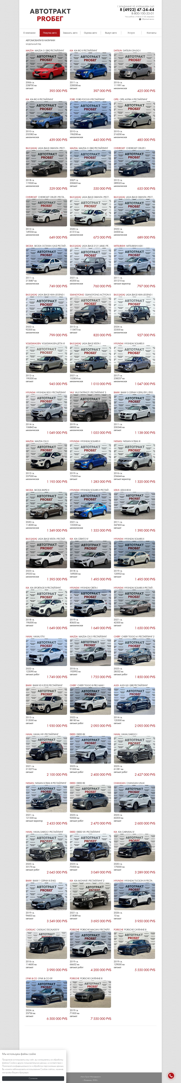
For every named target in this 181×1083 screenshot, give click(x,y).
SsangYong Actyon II (90, 295)
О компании (29, 33)
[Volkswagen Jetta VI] (46, 359)
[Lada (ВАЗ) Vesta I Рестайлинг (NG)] (46, 554)
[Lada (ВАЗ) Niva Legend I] (46, 310)
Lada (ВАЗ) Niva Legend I (45, 295)
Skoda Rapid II (37, 490)
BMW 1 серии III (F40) (41, 881)
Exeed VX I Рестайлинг (85, 832)
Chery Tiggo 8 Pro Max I (87, 685)
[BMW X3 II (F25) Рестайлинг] (46, 701)
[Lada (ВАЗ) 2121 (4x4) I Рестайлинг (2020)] (90, 261)
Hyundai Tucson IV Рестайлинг (137, 881)
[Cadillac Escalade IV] (46, 945)
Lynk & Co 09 (39, 978)
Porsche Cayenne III (130, 930)
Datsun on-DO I (127, 51)
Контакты (151, 33)
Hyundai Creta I (84, 588)
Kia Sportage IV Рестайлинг (43, 588)
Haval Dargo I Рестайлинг (44, 832)
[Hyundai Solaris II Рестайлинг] (90, 505)
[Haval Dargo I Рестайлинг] (46, 847)
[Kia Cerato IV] (90, 554)
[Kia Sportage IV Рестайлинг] (46, 603)
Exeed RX (77, 734)
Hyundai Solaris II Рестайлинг (92, 490)
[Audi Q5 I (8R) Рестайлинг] (134, 701)
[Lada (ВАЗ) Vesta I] (90, 359)
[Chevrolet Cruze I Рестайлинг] (46, 212)
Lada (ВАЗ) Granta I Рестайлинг (49, 148)
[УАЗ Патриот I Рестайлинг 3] (90, 408)
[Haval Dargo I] (134, 750)
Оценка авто (90, 33)
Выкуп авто (111, 33)
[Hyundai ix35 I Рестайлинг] (46, 408)
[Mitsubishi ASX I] (134, 261)
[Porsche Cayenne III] (134, 945)
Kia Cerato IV (79, 539)
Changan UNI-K (129, 783)
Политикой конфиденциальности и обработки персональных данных (32, 1066)
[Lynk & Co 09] (46, 994)
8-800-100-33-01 (142, 13)
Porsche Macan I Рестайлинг (92, 930)
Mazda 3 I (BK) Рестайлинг (45, 51)
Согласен (33, 1078)
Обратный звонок (148, 19)
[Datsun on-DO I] (134, 66)
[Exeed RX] (90, 750)
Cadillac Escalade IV (42, 930)
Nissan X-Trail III (127, 441)
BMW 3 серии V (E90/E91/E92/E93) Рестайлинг (143, 392)
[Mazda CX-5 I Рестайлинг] (90, 652)
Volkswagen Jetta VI (45, 344)
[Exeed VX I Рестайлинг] (90, 847)
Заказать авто (70, 33)
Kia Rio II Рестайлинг (83, 51)
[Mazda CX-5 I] (46, 457)
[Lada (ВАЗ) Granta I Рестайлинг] (46, 164)
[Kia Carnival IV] (134, 847)
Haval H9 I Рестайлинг (42, 734)
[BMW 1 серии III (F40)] (46, 896)
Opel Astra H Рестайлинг (130, 99)
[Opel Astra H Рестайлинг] (134, 115)
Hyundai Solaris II (129, 344)
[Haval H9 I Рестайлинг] (46, 750)
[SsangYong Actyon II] (90, 310)
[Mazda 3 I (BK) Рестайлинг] (46, 66)
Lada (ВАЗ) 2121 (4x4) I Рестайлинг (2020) (98, 246)
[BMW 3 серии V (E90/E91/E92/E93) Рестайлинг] (134, 408)
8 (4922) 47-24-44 (137, 10)
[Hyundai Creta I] (90, 603)
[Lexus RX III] (134, 505)
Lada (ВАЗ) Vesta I (85, 344)
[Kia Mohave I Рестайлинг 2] (90, 896)
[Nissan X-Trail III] (134, 457)
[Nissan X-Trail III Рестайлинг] (46, 799)
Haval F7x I (35, 637)
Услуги (131, 33)
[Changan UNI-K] (134, 799)
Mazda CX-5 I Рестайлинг (88, 637)
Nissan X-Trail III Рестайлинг (46, 783)
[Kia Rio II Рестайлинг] (90, 66)
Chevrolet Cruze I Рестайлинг (49, 197)
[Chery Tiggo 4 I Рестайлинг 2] (134, 652)
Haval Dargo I (125, 734)
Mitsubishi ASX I (128, 246)
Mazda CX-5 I (37, 441)
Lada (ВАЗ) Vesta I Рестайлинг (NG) (51, 539)
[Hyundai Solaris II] (134, 359)
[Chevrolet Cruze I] (134, 164)
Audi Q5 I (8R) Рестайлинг (131, 685)
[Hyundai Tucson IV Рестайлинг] (134, 896)
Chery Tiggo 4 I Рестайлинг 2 (134, 637)
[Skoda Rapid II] (46, 505)
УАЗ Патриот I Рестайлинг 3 (88, 392)
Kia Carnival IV (124, 832)
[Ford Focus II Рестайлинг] (90, 115)
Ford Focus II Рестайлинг (87, 99)
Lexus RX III (122, 490)
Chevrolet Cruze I (129, 148)
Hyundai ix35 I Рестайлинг (46, 392)
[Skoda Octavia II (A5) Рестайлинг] (46, 261)
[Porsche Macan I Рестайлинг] (90, 945)
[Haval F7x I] (46, 652)
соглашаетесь (43, 1060)
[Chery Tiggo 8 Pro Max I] (90, 701)
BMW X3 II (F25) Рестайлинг (44, 685)
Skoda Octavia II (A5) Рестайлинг (48, 246)
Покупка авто (50, 33)
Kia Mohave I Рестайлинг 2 (87, 881)
